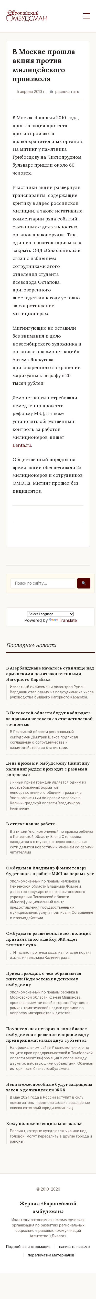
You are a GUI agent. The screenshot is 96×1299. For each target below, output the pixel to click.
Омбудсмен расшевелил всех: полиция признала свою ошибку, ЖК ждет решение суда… (48, 939)
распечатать (67, 91)
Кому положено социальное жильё (44, 1123)
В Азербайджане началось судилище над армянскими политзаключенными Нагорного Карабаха (50, 673)
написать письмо (74, 1246)
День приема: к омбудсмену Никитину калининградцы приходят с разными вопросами (48, 768)
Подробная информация (28, 1246)
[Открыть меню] (86, 15)
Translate (68, 620)
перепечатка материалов (51, 1255)
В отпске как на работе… (32, 823)
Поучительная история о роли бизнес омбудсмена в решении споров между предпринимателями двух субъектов (47, 1034)
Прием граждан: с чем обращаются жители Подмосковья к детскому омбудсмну (43, 979)
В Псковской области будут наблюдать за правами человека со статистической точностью (49, 718)
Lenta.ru (22, 445)
